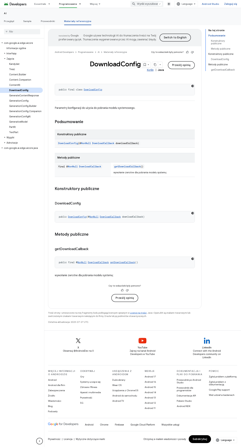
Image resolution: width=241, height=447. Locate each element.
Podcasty (53, 411)
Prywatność (86, 397)
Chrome (104, 424)
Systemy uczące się (90, 381)
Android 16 (150, 381)
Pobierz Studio (184, 400)
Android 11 (150, 408)
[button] (21, 43)
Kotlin (150, 70)
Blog (50, 406)
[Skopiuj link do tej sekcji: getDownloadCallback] (91, 249)
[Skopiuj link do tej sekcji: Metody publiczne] (92, 235)
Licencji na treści (138, 312)
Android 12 (150, 402)
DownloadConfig (93, 89)
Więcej (94, 3)
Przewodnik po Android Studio (189, 381)
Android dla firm (56, 385)
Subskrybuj (200, 439)
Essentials (40, 3)
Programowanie (68, 3)
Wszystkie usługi (170, 424)
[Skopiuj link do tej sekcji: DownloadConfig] (84, 204)
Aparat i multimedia (90, 392)
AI (5, 13)
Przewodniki (48, 21)
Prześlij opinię (181, 65)
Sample (27, 21)
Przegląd (9, 21)
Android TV (118, 400)
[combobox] (147, 4)
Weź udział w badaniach (221, 395)
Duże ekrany (118, 379)
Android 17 (150, 376)
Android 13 (150, 397)
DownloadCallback (103, 143)
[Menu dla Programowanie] (81, 4)
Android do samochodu (124, 395)
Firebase (119, 424)
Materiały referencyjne (77, 21)
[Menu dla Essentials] (50, 4)
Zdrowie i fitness (88, 387)
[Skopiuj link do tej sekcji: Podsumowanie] (86, 122)
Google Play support (219, 389)
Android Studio (210, 3)
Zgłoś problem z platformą (222, 376)
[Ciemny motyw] (193, 86)
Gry (82, 376)
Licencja (68, 439)
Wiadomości (54, 400)
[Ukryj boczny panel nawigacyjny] (39, 441)
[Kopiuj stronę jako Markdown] (155, 64)
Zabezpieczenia (56, 390)
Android (52, 379)
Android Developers (64, 52)
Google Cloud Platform (143, 424)
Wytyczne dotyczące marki (90, 439)
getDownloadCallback (127, 166)
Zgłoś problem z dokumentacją (217, 383)
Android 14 (150, 392)
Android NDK (183, 406)
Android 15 (150, 387)
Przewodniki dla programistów (185, 389)
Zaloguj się (230, 3)
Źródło (51, 395)
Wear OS (117, 385)
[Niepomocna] (192, 52)
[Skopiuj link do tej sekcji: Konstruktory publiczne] (102, 189)
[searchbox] (22, 31)
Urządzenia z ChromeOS (125, 390)
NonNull (86, 143)
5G (81, 402)
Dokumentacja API (186, 395)
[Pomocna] (187, 52)
